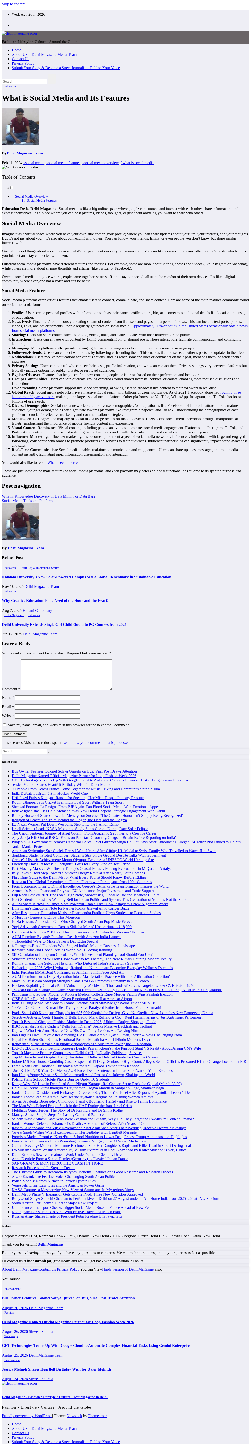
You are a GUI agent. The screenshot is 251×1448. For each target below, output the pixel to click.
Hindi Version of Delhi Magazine (128, 1269)
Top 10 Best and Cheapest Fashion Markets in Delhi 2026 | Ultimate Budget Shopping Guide (84, 1022)
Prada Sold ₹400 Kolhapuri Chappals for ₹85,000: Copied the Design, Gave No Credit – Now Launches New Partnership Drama (112, 1013)
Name (8, 698)
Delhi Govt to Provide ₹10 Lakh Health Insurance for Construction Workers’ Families (78, 932)
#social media (33, 163)
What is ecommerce (62, 462)
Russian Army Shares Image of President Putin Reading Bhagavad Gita (67, 1216)
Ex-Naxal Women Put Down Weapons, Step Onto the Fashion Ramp (65, 824)
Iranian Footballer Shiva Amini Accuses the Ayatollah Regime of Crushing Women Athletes (82, 1097)
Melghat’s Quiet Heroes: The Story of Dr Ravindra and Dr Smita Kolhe (67, 1110)
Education (10, 86)
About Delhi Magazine (20, 1269)
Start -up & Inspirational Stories (40, 568)
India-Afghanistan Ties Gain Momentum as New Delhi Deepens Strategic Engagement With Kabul (88, 811)
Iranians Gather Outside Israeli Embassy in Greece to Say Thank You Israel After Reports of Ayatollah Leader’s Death (103, 1092)
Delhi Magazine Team (25, 153)
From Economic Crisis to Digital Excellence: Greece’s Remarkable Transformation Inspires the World (90, 886)
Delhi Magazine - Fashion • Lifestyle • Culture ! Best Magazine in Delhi (55, 1397)
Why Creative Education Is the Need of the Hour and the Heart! (55, 601)
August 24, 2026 (15, 1379)
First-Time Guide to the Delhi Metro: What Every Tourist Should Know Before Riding (79, 877)
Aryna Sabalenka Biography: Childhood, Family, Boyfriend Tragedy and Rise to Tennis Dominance (89, 1101)
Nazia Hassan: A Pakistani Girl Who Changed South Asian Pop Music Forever (73, 921)
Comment (11, 689)
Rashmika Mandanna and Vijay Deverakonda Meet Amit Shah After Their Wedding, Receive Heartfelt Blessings (99, 1128)
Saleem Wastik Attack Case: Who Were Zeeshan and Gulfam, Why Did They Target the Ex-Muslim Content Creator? (103, 1119)
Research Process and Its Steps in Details (43, 1168)
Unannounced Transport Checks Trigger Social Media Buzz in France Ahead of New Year (81, 1207)
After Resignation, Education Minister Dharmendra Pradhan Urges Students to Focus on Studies (86, 913)
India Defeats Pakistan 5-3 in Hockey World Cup (50, 793)
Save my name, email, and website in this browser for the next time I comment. (69, 725)
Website (8, 716)
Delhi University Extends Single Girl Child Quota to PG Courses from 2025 (64, 624)
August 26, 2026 (15, 1308)
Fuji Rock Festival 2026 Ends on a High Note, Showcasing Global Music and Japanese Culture (86, 895)
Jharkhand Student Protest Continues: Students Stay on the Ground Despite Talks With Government (89, 855)
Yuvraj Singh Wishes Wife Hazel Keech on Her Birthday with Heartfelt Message (74, 1132)
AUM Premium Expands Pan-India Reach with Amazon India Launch (66, 937)
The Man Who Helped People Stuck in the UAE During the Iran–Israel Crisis (72, 1106)
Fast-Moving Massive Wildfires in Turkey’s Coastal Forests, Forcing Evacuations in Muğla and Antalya (92, 868)
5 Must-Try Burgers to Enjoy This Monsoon (46, 917)
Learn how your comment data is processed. (97, 742)
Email (8, 707)
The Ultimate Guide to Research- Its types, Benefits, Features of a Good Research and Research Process (92, 1172)
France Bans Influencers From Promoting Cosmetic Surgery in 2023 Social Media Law (79, 1141)
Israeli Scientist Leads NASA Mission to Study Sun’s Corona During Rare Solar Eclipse (80, 829)
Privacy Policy (23, 63)
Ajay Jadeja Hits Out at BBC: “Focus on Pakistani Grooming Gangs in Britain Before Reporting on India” (94, 837)
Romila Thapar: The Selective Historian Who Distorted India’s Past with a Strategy (76, 963)
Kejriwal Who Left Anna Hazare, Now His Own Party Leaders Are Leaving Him (75, 1031)
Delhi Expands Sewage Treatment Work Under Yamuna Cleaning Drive (67, 1154)
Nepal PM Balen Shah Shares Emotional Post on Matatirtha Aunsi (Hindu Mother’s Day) (81, 1039)
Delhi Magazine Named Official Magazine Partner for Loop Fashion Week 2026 (74, 776)
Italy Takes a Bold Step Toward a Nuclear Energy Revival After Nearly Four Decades (78, 873)
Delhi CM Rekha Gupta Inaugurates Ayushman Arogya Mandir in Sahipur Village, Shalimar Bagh (88, 1088)
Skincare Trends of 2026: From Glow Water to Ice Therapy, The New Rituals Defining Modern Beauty (92, 959)
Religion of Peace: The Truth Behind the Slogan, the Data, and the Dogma (69, 820)
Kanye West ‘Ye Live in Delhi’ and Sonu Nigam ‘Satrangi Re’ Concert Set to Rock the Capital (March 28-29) (97, 1084)
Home (16, 50)
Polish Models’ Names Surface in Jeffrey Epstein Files (54, 1181)
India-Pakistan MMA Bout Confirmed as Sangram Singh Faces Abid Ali (68, 972)
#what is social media (137, 163)
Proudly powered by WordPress (27, 1416)
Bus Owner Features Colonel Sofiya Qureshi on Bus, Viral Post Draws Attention (74, 771)
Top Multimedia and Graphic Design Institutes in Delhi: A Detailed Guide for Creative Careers (85, 1057)
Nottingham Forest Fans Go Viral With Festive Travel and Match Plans (66, 1212)
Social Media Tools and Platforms (28, 501)
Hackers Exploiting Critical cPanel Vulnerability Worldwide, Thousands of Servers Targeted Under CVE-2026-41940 (103, 985)
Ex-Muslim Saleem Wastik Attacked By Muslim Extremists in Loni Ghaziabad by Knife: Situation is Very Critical (100, 1150)
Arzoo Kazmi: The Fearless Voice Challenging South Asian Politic (63, 1176)
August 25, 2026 (15, 1355)
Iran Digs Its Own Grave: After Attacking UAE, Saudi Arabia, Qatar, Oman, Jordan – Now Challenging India (97, 1035)
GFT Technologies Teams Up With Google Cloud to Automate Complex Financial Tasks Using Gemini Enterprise (100, 780)
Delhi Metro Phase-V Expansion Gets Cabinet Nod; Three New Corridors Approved (77, 1194)
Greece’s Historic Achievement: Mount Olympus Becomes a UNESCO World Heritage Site (83, 860)
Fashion (9, 1312)
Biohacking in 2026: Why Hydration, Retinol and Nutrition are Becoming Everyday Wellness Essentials (92, 968)
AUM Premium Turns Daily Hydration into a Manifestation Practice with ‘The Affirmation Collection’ (91, 977)
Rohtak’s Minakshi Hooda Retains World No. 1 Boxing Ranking (62, 950)
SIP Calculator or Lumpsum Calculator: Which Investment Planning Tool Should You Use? (82, 954)
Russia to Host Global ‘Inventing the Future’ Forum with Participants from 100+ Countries (82, 882)
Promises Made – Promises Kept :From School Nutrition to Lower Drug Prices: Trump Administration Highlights (99, 1137)
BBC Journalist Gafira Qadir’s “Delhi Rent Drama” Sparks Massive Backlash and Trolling (82, 1026)
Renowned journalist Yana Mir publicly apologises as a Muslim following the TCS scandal (82, 1044)
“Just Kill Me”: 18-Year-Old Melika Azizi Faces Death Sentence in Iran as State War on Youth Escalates (92, 1070)
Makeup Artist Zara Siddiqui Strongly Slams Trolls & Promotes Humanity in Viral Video (80, 981)
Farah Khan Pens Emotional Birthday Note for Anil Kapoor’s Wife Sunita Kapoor (75, 1066)
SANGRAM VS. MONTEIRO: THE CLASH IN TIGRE (57, 1163)
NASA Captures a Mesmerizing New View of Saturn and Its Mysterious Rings (73, 1190)
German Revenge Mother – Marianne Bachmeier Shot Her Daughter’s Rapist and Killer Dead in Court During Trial (101, 1145)
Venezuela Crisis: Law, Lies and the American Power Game (58, 1185)
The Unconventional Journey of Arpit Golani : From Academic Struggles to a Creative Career (84, 833)
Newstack (74, 1416)
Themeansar (97, 1416)
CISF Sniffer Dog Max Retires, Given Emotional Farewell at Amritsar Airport (72, 999)
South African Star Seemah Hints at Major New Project (54, 1203)
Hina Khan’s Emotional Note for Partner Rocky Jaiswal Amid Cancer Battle (70, 908)
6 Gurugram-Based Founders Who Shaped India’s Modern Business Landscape (73, 946)
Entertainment (12, 1289)
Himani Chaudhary (37, 610)
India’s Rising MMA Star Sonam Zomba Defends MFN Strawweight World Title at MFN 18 (83, 1003)
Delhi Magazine (14, 615)
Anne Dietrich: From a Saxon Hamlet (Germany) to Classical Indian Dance (70, 1159)
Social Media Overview (31, 196)
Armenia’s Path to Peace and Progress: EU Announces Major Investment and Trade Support (83, 891)
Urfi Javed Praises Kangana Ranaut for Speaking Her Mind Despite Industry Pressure (78, 798)
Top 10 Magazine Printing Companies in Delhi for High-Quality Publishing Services (77, 1053)
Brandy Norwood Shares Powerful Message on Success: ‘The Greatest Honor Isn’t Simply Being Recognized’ (97, 815)
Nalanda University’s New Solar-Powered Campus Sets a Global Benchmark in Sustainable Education (86, 577)
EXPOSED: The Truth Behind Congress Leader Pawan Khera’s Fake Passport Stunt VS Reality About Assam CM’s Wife (106, 1048)
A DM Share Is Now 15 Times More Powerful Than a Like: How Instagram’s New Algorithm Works (90, 904)
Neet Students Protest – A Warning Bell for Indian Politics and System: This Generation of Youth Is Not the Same (99, 899)
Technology (11, 1336)
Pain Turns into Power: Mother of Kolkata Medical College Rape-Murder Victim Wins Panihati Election (92, 994)
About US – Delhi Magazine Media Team (44, 54)
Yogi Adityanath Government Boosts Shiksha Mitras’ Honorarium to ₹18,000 (72, 927)
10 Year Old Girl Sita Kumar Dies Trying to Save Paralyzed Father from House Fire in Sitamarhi (86, 1007)
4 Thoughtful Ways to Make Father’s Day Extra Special (55, 941)
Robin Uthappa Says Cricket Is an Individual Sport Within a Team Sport (67, 802)
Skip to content (13, 4)
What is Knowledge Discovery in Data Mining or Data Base (48, 496)
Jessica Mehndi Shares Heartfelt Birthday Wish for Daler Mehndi (62, 784)
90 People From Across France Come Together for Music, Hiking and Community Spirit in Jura (86, 789)
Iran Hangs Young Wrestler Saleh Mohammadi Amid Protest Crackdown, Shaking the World (83, 1075)
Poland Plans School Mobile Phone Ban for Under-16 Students (60, 1079)
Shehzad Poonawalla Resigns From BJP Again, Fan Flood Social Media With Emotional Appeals (87, 807)
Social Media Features (42, 200)
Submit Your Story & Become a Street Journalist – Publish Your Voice (66, 68)
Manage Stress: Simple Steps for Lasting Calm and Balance (58, 1115)
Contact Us (20, 59)
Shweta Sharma (41, 1331)
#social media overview (100, 163)
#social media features (63, 163)
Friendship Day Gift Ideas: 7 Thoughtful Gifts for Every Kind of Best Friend (71, 864)
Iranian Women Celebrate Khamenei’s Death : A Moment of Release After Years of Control (82, 1123)
